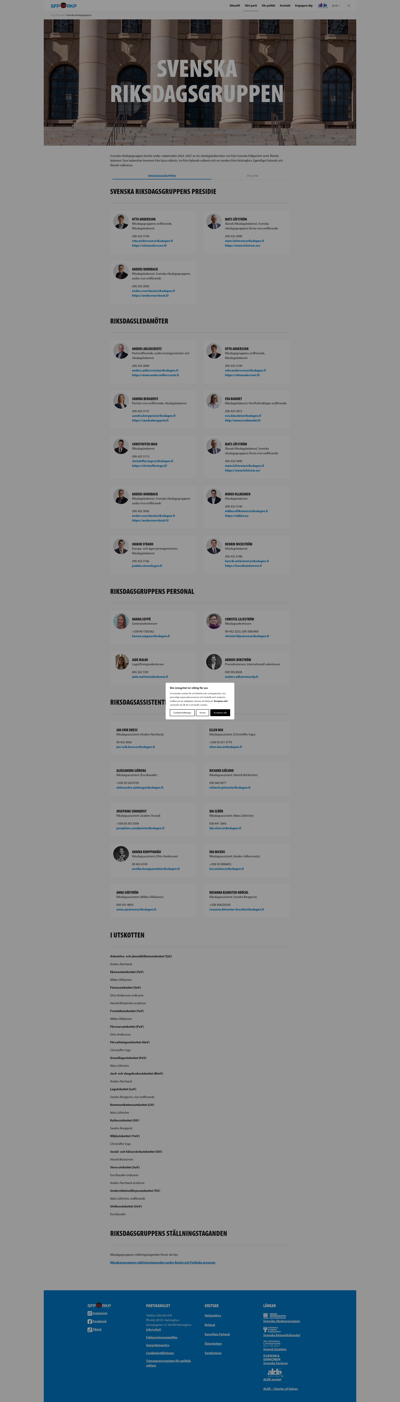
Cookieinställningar (182, 712)
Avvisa (203, 712)
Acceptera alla (220, 712)
